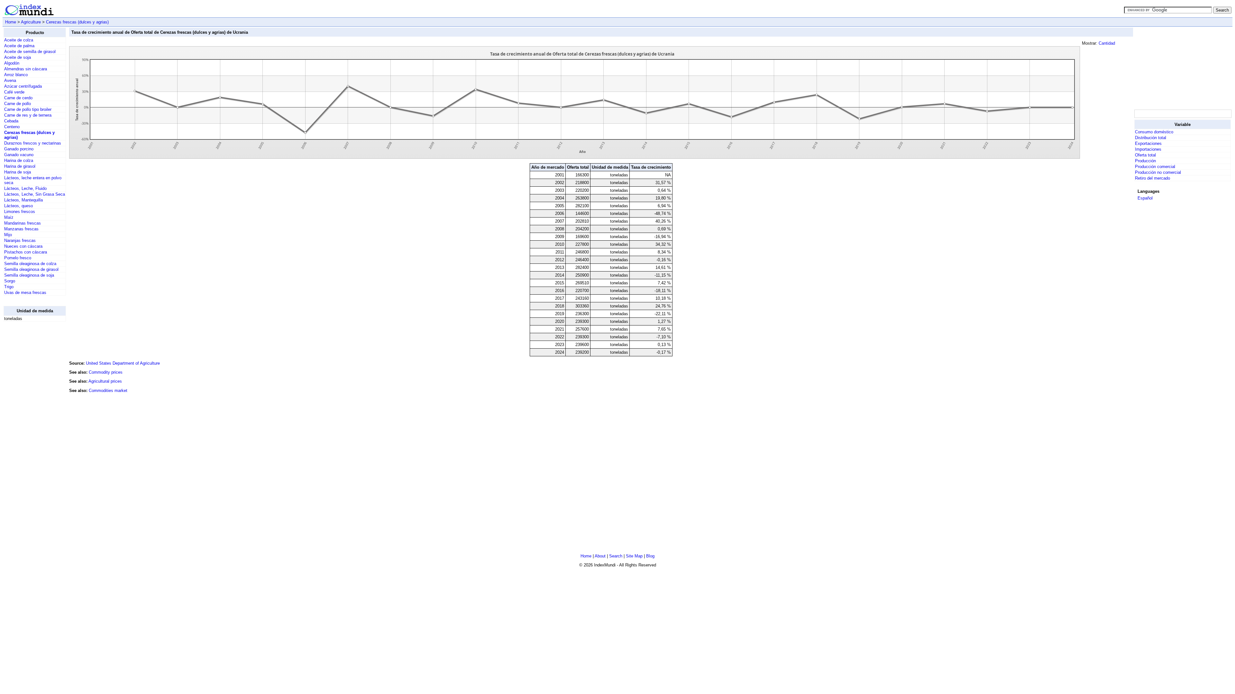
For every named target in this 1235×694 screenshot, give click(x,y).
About (600, 556)
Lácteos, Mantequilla (23, 200)
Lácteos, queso (18, 205)
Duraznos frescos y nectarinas (32, 143)
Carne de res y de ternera (27, 115)
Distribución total (1150, 137)
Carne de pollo (17, 103)
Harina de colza (18, 160)
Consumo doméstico (1154, 131)
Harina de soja (17, 172)
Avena (10, 80)
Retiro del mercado (1152, 178)
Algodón (11, 63)
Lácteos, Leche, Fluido (25, 188)
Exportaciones (1148, 143)
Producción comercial (1155, 166)
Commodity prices (106, 372)
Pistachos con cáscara (25, 252)
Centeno (12, 126)
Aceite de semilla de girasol (30, 51)
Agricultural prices (105, 381)
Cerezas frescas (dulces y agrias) (77, 22)
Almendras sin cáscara (25, 69)
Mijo (8, 234)
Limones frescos (19, 211)
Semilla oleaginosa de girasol (31, 269)
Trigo (9, 286)
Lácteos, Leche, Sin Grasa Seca (34, 194)
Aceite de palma (19, 45)
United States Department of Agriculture (123, 363)
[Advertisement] (29, 423)
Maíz (9, 217)
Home (10, 22)
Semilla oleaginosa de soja (29, 275)
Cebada (11, 121)
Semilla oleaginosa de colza (30, 263)
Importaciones (1148, 149)
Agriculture (31, 22)
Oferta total (1145, 155)
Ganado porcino (18, 149)
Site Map (634, 556)
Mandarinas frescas (22, 223)
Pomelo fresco (17, 257)
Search (615, 556)
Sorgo (9, 281)
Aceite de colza (18, 40)
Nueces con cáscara (23, 246)
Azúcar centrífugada (23, 86)
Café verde (14, 92)
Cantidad (1107, 43)
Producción (1145, 160)
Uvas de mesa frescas (25, 292)
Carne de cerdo (18, 97)
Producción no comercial (1158, 172)
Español (1145, 198)
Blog (650, 556)
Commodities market (108, 390)
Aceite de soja (17, 57)
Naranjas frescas (20, 240)
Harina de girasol (19, 166)
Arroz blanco (16, 74)
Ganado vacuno (18, 154)
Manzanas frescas (21, 229)
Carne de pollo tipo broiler (27, 109)
